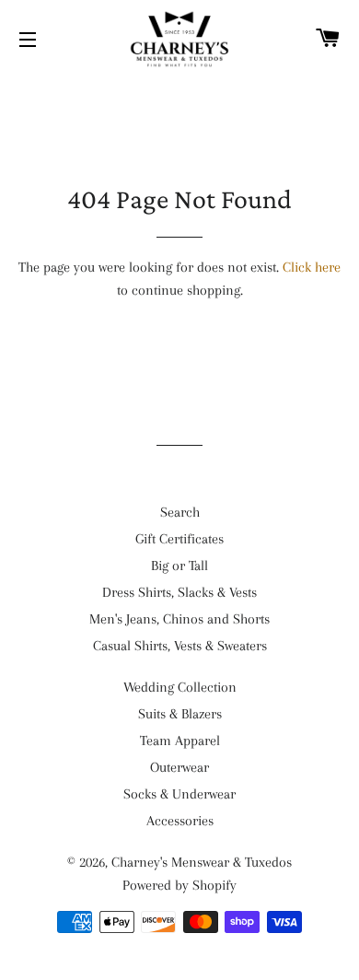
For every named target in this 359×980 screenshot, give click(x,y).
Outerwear (179, 767)
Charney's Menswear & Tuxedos (201, 862)
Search (180, 512)
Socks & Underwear (179, 794)
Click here (312, 267)
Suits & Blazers (180, 714)
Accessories (180, 820)
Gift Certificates (179, 539)
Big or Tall (179, 565)
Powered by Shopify (179, 885)
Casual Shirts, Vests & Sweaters (180, 645)
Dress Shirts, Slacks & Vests (179, 592)
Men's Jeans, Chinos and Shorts (179, 619)
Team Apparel (180, 740)
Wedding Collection (180, 687)
